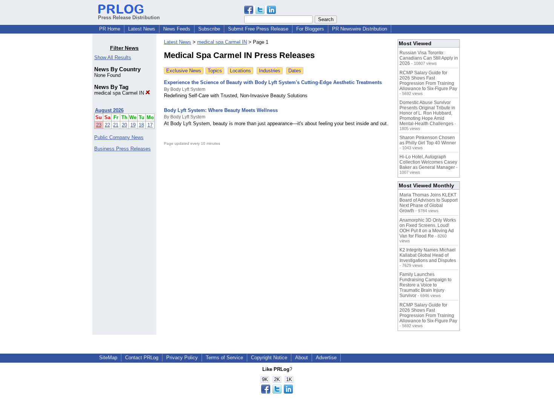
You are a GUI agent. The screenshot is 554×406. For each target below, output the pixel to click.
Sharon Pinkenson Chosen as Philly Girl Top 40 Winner (427, 140)
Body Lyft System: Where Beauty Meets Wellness (221, 110)
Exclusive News (183, 71)
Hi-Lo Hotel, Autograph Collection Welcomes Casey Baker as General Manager (428, 162)
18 (141, 125)
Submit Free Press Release (258, 29)
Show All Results (112, 57)
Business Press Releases (122, 149)
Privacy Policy (182, 357)
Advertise (326, 357)
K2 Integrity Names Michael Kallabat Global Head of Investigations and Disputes (427, 255)
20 (124, 125)
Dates (294, 71)
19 (133, 125)
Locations (240, 71)
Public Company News (119, 137)
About (301, 357)
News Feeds (176, 29)
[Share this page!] (260, 12)
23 (98, 125)
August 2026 (109, 110)
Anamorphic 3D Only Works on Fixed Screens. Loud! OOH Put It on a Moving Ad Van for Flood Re (427, 228)
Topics (215, 71)
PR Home (109, 29)
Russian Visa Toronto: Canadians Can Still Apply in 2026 (428, 58)
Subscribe (209, 29)
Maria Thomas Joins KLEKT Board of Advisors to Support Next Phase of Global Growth (428, 202)
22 (107, 125)
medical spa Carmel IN (119, 93)
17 (150, 125)
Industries (269, 71)
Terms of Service (224, 357)
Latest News (141, 29)
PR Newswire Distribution (359, 29)
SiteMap (108, 357)
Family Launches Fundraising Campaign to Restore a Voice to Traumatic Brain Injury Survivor (425, 285)
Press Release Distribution (129, 17)
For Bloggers (310, 29)
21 (115, 125)
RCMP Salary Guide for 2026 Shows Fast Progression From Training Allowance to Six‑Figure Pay (428, 80)
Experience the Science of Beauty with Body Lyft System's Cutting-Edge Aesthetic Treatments (273, 82)
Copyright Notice (269, 357)
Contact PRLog (141, 357)
